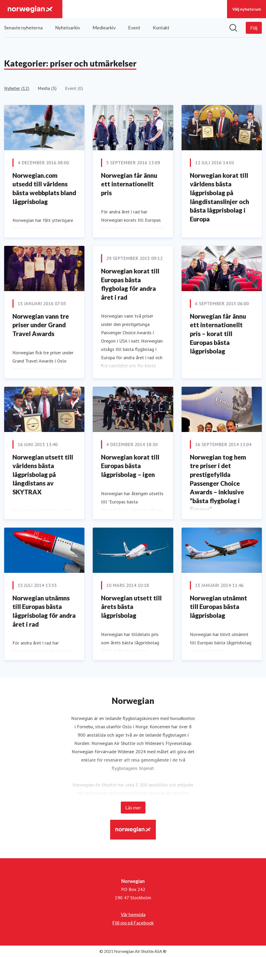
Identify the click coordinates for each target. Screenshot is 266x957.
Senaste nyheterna (23, 27)
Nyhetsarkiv (67, 27)
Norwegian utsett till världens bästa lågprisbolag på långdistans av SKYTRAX (42, 474)
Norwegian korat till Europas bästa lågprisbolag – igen (130, 465)
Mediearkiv (104, 27)
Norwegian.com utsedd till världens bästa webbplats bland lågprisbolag (44, 188)
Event (134, 27)
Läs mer (133, 807)
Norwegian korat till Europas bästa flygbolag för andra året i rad (130, 284)
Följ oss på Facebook (133, 923)
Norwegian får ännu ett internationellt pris (129, 184)
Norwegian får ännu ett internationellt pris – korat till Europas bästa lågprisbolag (218, 333)
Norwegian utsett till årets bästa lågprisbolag (131, 606)
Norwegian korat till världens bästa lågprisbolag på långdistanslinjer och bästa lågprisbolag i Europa (219, 197)
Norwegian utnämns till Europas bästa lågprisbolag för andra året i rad (44, 611)
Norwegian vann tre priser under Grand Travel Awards (40, 324)
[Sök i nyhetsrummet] (233, 28)
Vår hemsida (133, 914)
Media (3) (47, 88)
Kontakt (161, 27)
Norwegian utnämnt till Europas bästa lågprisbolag (218, 606)
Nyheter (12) (16, 88)
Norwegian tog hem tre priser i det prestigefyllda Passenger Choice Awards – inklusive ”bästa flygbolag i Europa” (218, 483)
